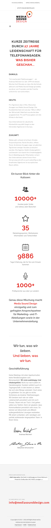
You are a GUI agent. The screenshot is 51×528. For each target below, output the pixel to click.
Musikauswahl (17, 3)
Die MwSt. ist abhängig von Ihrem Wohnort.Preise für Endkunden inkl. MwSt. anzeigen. (29, 478)
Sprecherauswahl (33, 3)
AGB (24, 525)
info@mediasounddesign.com (29, 502)
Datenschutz (32, 525)
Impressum (18, 525)
